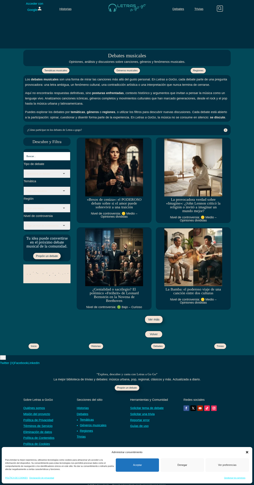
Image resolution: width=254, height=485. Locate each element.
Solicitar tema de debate (147, 408)
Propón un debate (47, 256)
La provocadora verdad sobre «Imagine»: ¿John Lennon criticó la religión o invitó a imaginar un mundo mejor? (193, 205)
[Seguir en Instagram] (214, 408)
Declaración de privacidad (41, 478)
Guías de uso (139, 426)
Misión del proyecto (36, 414)
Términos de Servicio (38, 426)
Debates (178, 9)
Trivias (198, 9)
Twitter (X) (7, 363)
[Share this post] (3, 357)
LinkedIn (34, 363)
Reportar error (140, 420)
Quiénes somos (34, 408)
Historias (65, 9)
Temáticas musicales (55, 70)
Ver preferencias (227, 464)
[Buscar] (220, 9)
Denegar (182, 464)
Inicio (34, 346)
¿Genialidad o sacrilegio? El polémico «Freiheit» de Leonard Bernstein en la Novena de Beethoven (114, 295)
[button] (247, 452)
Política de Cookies (36, 444)
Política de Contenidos (38, 438)
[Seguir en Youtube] (200, 408)
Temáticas (87, 419)
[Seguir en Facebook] (186, 408)
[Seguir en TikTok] (207, 408)
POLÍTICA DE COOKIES (16, 478)
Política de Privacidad (38, 420)
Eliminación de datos (37, 432)
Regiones (198, 70)
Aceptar (137, 464)
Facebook (21, 363)
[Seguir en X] (193, 408)
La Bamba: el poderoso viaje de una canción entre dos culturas (193, 291)
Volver (154, 334)
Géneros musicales (127, 70)
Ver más (153, 319)
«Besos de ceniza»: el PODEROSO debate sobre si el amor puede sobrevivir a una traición (114, 203)
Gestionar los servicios (234, 478)
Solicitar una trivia (142, 414)
